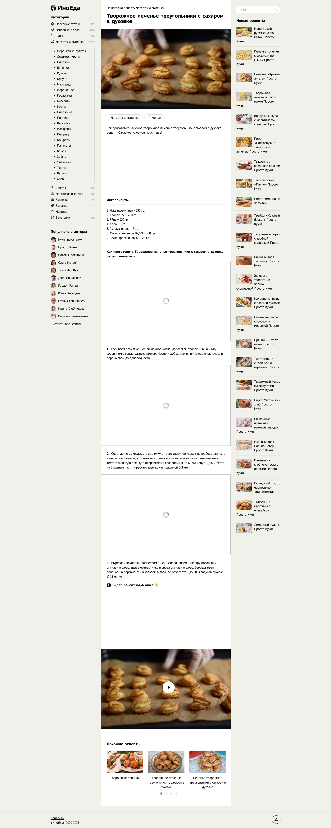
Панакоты (64, 145)
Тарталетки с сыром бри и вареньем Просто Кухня (257, 365)
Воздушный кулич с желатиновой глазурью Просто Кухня (257, 122)
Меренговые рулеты (71, 51)
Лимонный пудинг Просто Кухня (267, 527)
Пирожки (63, 62)
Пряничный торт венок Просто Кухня (266, 344)
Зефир (61, 156)
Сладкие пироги (68, 56)
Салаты (61, 188)
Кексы (61, 151)
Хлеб (60, 179)
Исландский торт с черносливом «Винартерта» (267, 488)
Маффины (64, 129)
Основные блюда (67, 30)
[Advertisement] (166, 166)
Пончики (63, 118)
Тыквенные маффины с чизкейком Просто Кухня (253, 508)
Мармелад (64, 84)
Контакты (57, 818)
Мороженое (65, 90)
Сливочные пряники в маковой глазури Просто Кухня (257, 425)
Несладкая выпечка (69, 194)
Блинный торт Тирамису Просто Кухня (266, 261)
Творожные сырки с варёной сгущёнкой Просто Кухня (258, 240)
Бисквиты (63, 101)
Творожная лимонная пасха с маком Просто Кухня (257, 99)
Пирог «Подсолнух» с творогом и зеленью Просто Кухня (255, 145)
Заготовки (63, 217)
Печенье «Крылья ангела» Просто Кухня (267, 78)
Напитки (62, 211)
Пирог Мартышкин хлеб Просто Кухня (267, 404)
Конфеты (63, 140)
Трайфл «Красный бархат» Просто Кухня (267, 220)
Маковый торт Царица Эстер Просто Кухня (264, 446)
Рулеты (62, 73)
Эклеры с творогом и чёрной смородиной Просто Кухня (255, 282)
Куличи (62, 173)
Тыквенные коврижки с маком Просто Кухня (267, 166)
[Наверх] (276, 819)
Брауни (62, 79)
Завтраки (62, 200)
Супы (59, 36)
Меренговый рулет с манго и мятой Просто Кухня (256, 35)
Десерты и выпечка (124, 118)
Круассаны (64, 95)
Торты (61, 168)
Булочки (63, 68)
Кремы (61, 106)
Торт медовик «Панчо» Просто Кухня (266, 184)
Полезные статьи (68, 24)
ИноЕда (69, 8)
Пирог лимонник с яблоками (267, 201)
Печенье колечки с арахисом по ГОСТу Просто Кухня (257, 58)
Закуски (61, 206)
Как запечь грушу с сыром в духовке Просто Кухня (267, 303)
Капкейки (63, 123)
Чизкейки (64, 162)
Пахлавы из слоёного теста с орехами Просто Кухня (257, 467)
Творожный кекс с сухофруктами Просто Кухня (267, 386)
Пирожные (64, 112)
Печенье (154, 118)
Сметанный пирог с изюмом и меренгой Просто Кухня (257, 323)
